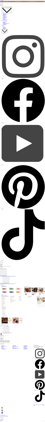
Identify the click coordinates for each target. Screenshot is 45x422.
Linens (3, 25)
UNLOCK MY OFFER (36, 347)
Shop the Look (3, 309)
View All (2, 324)
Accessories (30, 296)
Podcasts (3, 311)
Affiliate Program (25, 348)
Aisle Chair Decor (5, 17)
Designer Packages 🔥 (5, 19)
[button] (43, 420)
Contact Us (25, 347)
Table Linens (4, 27)
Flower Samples (14, 345)
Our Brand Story (25, 345)
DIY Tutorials (3, 316)
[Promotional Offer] (7, 320)
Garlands (4, 18)
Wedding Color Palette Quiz (16, 348)
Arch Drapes (20, 299)
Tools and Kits (4, 24)
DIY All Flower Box (5, 21)
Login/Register (3, 345)
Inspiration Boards (4, 308)
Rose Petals (4, 33)
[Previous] (0, 420)
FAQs (2, 347)
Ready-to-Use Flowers (5, 296)
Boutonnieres (3, 299)
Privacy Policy (3, 348)
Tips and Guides (3, 314)
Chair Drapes (4, 28)
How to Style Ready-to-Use (16, 346)
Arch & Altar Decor (5, 16)
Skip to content (1, 0)
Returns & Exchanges (4, 346)
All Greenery (4, 22)
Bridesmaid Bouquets (5, 14)
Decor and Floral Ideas (4, 315)
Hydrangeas (11, 299)
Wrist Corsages (4, 15)
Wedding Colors (3, 312)
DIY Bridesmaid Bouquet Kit (6, 23)
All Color (2, 294)
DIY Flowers (4, 20)
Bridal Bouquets (4, 13)
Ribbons (4, 26)
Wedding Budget (3, 313)
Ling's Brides (3, 310)
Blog (13, 347)
